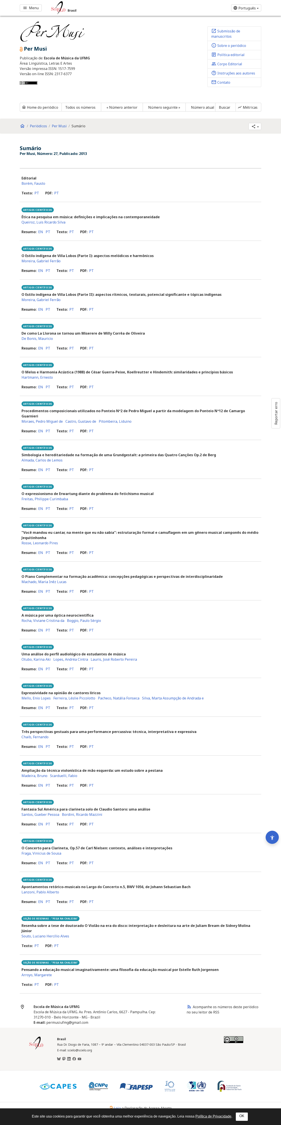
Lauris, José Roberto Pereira (114, 659)
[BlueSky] (59, 1059)
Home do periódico (40, 107)
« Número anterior (122, 107)
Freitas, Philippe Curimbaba (45, 499)
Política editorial (228, 54)
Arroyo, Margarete (37, 974)
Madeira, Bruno (34, 775)
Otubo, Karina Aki (36, 659)
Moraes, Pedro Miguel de (42, 421)
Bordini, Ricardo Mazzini (82, 814)
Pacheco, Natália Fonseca (118, 698)
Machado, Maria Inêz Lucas (44, 581)
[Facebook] (74, 1059)
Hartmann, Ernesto (37, 377)
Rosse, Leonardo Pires (40, 543)
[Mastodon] (63, 1059)
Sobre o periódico (228, 45)
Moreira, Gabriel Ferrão (41, 261)
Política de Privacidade (213, 1116)
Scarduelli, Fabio (63, 775)
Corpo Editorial (226, 63)
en (40, 231)
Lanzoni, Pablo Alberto (40, 892)
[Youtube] (79, 1059)
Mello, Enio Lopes (36, 698)
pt (36, 193)
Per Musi (59, 126)
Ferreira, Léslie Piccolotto (74, 698)
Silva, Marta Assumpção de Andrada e (173, 698)
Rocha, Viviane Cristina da (43, 620)
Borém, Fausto (33, 183)
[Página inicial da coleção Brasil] (36, 1049)
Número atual (202, 107)
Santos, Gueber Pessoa (40, 814)
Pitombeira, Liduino (115, 421)
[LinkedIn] (69, 1059)
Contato (220, 82)
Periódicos (38, 126)
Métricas (248, 107)
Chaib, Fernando (35, 737)
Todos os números (80, 107)
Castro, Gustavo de (80, 421)
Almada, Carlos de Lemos (42, 460)
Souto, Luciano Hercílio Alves (45, 936)
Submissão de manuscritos (225, 33)
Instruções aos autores (233, 73)
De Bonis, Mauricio (37, 338)
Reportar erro (276, 413)
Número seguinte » (164, 107)
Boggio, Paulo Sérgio (84, 620)
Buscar (225, 107)
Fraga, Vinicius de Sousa (41, 853)
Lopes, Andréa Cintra (70, 659)
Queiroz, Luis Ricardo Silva (43, 222)
